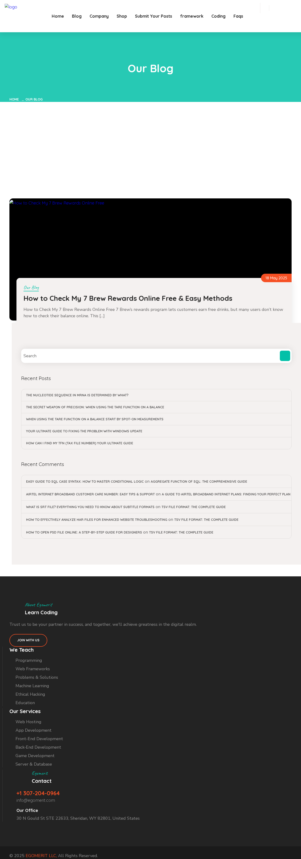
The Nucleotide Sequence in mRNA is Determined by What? (77, 395)
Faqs (238, 16)
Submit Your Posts (153, 16)
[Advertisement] (150, 137)
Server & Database (34, 764)
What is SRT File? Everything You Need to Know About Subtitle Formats (90, 507)
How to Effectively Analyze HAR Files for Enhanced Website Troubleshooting (96, 520)
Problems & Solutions (37, 677)
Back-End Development (38, 747)
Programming (29, 660)
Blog (77, 16)
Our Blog (34, 99)
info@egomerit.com (35, 800)
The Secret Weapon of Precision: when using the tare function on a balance (95, 407)
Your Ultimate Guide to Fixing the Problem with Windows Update (84, 431)
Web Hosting (28, 722)
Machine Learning (32, 686)
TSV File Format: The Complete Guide (194, 507)
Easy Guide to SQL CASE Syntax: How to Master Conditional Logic (85, 481)
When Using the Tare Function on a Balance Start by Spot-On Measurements (94, 419)
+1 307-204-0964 (38, 793)
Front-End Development (39, 739)
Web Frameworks (33, 669)
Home (58, 16)
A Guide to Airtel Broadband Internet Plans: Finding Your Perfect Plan (226, 494)
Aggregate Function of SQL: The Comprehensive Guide (199, 481)
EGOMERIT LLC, (41, 856)
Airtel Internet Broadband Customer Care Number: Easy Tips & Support (90, 494)
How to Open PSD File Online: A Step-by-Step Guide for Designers (84, 532)
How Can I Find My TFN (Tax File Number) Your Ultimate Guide (79, 443)
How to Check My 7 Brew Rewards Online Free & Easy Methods (128, 298)
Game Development (35, 756)
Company (99, 16)
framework (191, 16)
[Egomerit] (26, 7)
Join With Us (28, 640)
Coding (218, 16)
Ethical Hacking (30, 694)
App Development (33, 730)
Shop (122, 16)
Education (25, 703)
